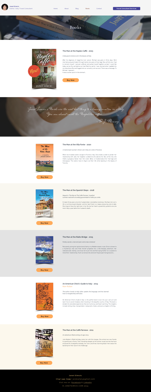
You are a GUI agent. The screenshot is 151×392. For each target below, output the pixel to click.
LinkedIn (88, 382)
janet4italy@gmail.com (84, 379)
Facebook (76, 382)
